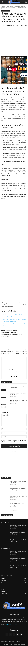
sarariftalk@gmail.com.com (10, 624)
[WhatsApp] (17, 29)
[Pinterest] (14, 29)
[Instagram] (14, 376)
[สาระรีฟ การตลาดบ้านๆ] (14, 605)
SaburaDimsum (9, 330)
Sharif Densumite (8, 25)
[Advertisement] (14, 461)
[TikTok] (14, 634)
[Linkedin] (16, 376)
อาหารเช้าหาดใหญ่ (5, 336)
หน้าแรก (3, 6)
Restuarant (12, 6)
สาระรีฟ (20, 334)
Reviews (7, 6)
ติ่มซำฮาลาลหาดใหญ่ (5, 332)
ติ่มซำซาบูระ (15, 330)
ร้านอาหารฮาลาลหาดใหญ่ (6, 334)
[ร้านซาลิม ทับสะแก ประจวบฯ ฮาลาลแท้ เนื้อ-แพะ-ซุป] (5, 395)
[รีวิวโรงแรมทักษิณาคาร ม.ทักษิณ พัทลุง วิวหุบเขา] (5, 505)
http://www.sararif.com (14, 371)
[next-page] (5, 407)
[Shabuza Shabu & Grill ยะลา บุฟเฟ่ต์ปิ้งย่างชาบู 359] (5, 388)
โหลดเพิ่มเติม (13, 510)
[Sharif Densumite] (2, 25)
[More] (20, 29)
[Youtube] (21, 634)
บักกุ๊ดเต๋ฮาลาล (13, 332)
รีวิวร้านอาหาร (15, 334)
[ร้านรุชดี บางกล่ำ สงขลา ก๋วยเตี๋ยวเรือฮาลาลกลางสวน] (5, 402)
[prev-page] (2, 407)
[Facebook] (7, 29)
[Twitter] (10, 29)
